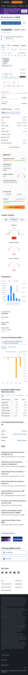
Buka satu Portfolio (6, 587)
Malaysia (21, 6)
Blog (2, 580)
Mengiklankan (18, 584)
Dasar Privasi (4, 660)
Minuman (24, 431)
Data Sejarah (14, 49)
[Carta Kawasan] (5, 53)
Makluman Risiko (5, 665)
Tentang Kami (18, 580)
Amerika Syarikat (22, 440)
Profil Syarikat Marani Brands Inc (12, 423)
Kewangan (15, 45)
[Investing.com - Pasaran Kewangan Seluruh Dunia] (7, 2)
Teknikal (23, 45)
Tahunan (3, 346)
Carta (8, 45)
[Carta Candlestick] (3, 53)
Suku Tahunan (12, 346)
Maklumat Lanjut (9, 38)
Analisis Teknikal (7, 215)
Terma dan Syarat (5, 655)
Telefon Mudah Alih (6, 584)
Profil (8, 49)
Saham (4, 6)
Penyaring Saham (12, 6)
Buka (16, 415)
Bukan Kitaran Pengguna (20, 434)
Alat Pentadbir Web (6, 590)
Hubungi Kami (18, 587)
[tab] (6, 220)
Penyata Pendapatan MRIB (11, 337)
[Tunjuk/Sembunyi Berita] (10, 53)
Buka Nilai (23, 93)
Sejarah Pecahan (23, 49)
